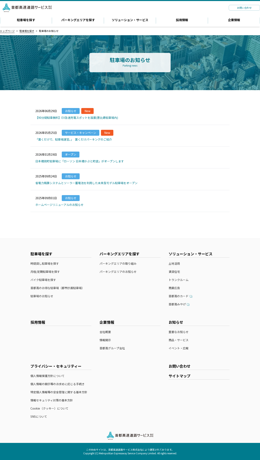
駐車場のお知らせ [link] (48, 31)
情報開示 (105, 340)
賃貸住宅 (174, 271)
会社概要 (105, 332)
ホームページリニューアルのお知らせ (59, 205)
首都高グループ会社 (112, 348)
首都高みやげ (177, 304)
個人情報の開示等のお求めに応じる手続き (57, 384)
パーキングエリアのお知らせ (118, 271)
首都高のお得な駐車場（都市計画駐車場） (57, 288)
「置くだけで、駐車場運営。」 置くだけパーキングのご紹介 (73, 139)
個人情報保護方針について (47, 376)
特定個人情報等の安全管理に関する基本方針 (58, 392)
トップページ (7, 31)
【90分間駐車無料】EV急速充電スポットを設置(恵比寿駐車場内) (76, 118)
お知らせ (176, 322)
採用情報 (182, 20)
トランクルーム (178, 280)
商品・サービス (178, 340)
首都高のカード (178, 296)
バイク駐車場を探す (43, 280)
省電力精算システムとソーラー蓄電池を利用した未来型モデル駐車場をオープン (86, 183)
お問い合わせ (180, 366)
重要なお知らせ (178, 332)
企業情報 (234, 20)
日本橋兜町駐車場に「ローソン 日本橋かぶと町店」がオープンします (79, 161)
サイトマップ (180, 375)
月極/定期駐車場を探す (45, 271)
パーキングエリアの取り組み (118, 263)
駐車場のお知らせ (41, 296)
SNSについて (38, 416)
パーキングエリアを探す (78, 20)
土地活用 (174, 263)
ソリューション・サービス (130, 20)
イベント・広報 (178, 348)
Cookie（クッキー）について (49, 408)
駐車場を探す (26, 20)
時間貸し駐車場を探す (44, 263)
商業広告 (174, 288)
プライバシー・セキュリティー (55, 366)
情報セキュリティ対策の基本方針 (51, 400)
